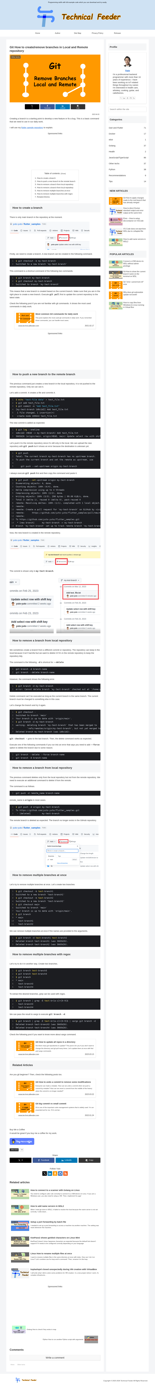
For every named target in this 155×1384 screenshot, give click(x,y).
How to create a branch (46, 178)
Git (22, 1150)
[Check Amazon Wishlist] (55, 1173)
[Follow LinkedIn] (50, 1173)
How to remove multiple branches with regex (55, 194)
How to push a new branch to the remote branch (56, 181)
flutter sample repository (32, 127)
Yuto (127, 70)
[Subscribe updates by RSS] (65, 1173)
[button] (78, 106)
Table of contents (52, 173)
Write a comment (55, 1357)
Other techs (14, 1150)
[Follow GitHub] (60, 1173)
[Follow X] (44, 1173)
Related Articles (43, 197)
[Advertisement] (55, 151)
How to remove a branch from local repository (55, 184)
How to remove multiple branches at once (53, 191)
